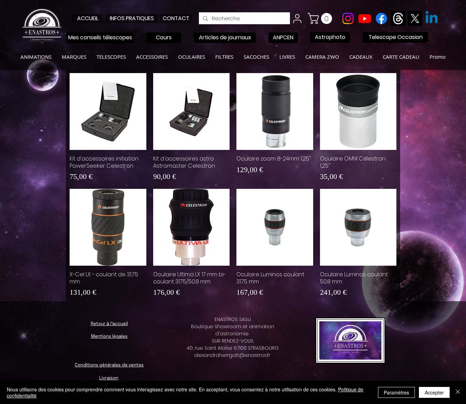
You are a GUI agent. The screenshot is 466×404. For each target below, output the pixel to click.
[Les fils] (398, 18)
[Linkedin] (431, 18)
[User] (297, 18)
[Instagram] (347, 18)
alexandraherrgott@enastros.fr (232, 355)
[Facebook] (381, 18)
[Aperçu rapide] (108, 111)
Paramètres (396, 392)
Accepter (434, 392)
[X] (414, 18)
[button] (321, 18)
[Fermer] (458, 392)
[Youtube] (364, 18)
